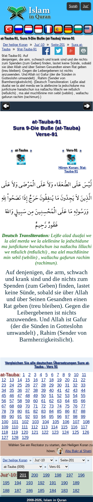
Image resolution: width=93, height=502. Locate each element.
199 (46, 475)
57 (11, 400)
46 (11, 395)
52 (59, 395)
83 (43, 411)
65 (75, 400)
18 (51, 379)
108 (86, 421)
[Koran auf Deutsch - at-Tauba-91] (68, 32)
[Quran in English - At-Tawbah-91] (88, 32)
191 (52, 482)
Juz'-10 (39, 45)
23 (3, 385)
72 (43, 406)
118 (4, 432)
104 (45, 421)
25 (19, 385)
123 (55, 432)
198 (58, 475)
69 (19, 406)
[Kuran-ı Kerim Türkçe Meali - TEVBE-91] (8, 32)
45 (3, 395)
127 (4, 437)
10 (76, 374)
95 (51, 416)
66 (83, 400)
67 (3, 406)
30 (59, 385)
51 (51, 395)
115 (64, 426)
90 (11, 416)
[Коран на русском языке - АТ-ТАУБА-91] (18, 32)
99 (83, 416)
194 (17, 482)
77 (83, 406)
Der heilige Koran (15, 45)
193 (29, 482)
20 (67, 379)
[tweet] (58, 54)
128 (15, 437)
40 (51, 390)
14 (19, 379)
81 (27, 411)
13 (11, 379)
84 (51, 411)
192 (41, 482)
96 (59, 416)
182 (76, 490)
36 (19, 390)
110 (15, 426)
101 (15, 421)
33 (83, 385)
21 (75, 379)
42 (67, 390)
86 (67, 411)
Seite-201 (58, 45)
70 (27, 406)
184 (52, 490)
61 (43, 400)
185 (41, 490)
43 (75, 390)
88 (83, 411)
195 (6, 482)
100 (4, 421)
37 (27, 390)
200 (34, 475)
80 (19, 411)
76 (75, 406)
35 (11, 390)
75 (67, 406)
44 (83, 390)
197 (69, 475)
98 (75, 416)
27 (35, 385)
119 (14, 432)
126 (85, 432)
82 (35, 411)
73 (51, 406)
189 (76, 482)
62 (51, 400)
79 (11, 411)
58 (19, 400)
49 (35, 395)
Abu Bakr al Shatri (78, 451)
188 (6, 490)
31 (67, 385)
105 (55, 421)
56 (3, 400)
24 (11, 385)
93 (35, 416)
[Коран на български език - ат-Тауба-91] (78, 32)
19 (59, 379)
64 (67, 400)
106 (65, 421)
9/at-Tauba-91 (27, 49)
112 (34, 426)
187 (17, 490)
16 (35, 379)
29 (51, 385)
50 (43, 395)
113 (44, 426)
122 (45, 432)
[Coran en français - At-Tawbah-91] (48, 32)
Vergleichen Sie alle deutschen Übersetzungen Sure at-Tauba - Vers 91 (47, 364)
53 (67, 395)
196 (81, 475)
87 (75, 411)
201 (23, 475)
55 (83, 395)
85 (59, 411)
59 (27, 400)
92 (27, 416)
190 (64, 482)
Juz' (86, 6)
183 (64, 490)
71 (35, 406)
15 (27, 379)
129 (25, 437)
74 (59, 406)
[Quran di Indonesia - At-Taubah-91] (38, 32)
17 (43, 379)
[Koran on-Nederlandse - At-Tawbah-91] (28, 32)
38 (35, 390)
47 (19, 395)
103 (35, 421)
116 (74, 426)
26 (27, 385)
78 (3, 411)
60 (35, 400)
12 (3, 379)
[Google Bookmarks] (71, 54)
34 (3, 390)
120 (24, 432)
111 (25, 426)
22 (83, 379)
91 (19, 416)
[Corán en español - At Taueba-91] (58, 32)
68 (11, 406)
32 (75, 385)
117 (84, 426)
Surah (73, 6)
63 (59, 400)
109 (4, 426)
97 (67, 416)
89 (3, 416)
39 (43, 390)
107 (76, 421)
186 (29, 490)
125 (75, 432)
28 (43, 385)
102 (25, 421)
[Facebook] (46, 54)
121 (34, 432)
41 (59, 390)
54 (75, 395)
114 (54, 426)
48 (27, 395)
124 (65, 432)
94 (43, 416)
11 (84, 374)
